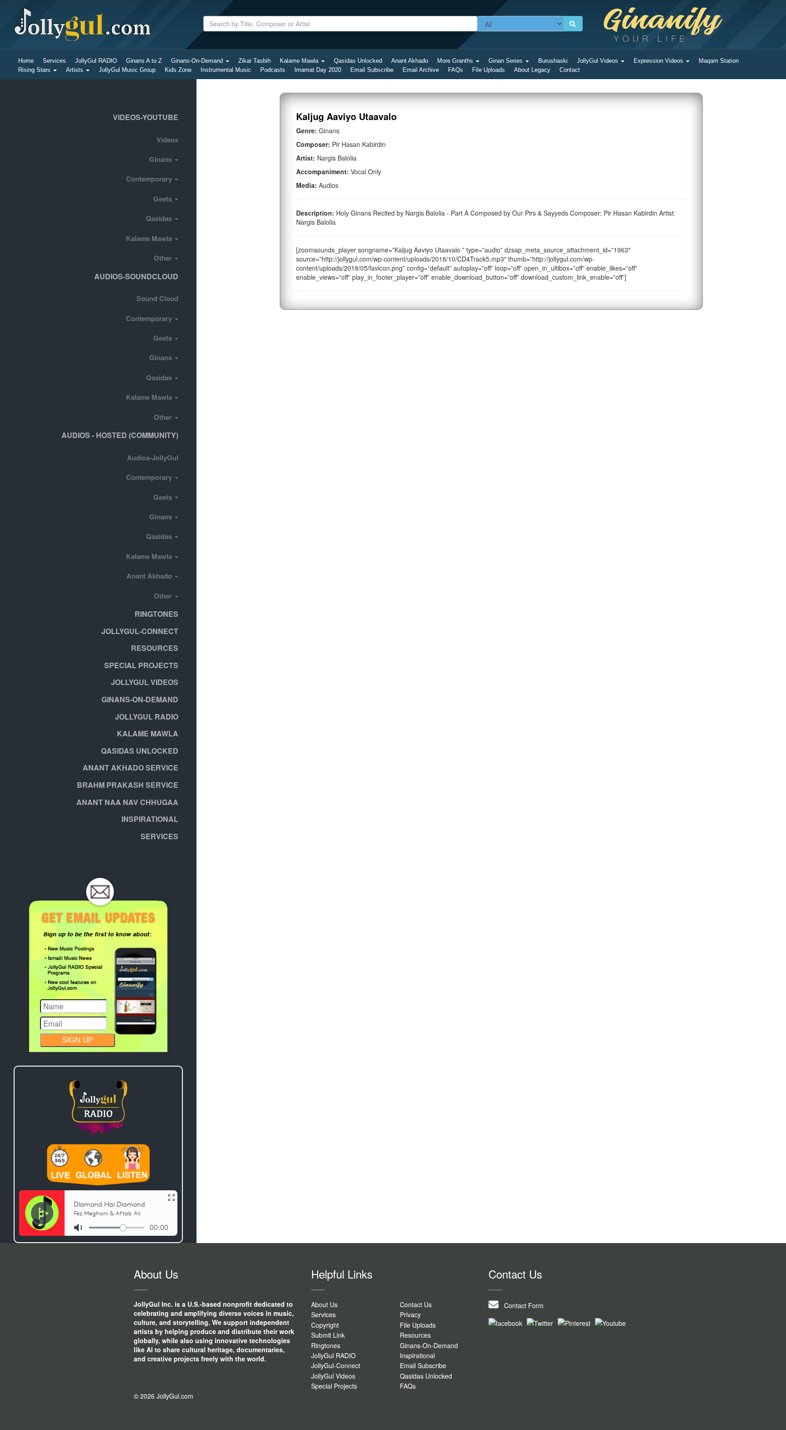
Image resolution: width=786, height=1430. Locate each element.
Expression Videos (659, 60)
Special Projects (334, 1385)
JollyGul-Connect (335, 1365)
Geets (163, 199)
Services (54, 60)
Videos (167, 140)
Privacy (410, 1314)
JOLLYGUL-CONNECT (139, 631)
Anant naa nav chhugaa (127, 802)
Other (164, 258)
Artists (75, 69)
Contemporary (150, 179)
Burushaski (553, 60)
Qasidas (160, 218)
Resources (154, 648)
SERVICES (159, 836)
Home (26, 60)
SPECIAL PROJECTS (141, 665)
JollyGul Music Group (127, 69)
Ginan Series (506, 60)
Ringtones (156, 614)
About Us (324, 1304)
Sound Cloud (157, 298)
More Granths (456, 60)
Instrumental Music (226, 69)
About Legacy (532, 69)
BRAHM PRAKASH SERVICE (127, 785)
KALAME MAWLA (147, 733)
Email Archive (421, 69)
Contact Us (416, 1304)
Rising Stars (35, 69)
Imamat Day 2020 (317, 69)
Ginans (161, 159)
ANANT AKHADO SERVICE (130, 767)
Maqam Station (719, 60)
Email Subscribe (371, 69)
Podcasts (272, 69)
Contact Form (521, 1305)
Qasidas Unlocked (358, 60)
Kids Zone (178, 69)
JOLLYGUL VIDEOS (144, 682)
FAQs (455, 69)
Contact (569, 69)
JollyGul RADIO (96, 60)
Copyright (325, 1324)
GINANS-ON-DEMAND (139, 699)
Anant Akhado (409, 60)
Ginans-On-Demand (198, 60)
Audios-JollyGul (152, 458)
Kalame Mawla (300, 60)
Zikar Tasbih (254, 60)
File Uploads (488, 69)
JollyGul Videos (598, 60)
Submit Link (328, 1334)
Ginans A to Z (144, 60)
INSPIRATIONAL (149, 819)
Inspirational (417, 1355)
